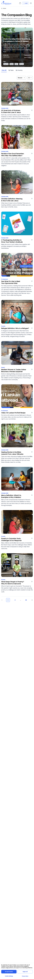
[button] (2, 600)
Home (4, 8)
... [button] (20, 600)
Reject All (25, 971)
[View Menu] (31, 3)
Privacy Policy (25, 976)
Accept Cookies (9, 971)
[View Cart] (20, 3)
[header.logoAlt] (6, 4)
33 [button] (26, 600)
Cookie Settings (9, 976)
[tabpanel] (17, 337)
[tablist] (17, 70)
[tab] (4, 70)
